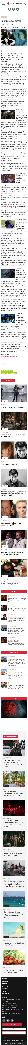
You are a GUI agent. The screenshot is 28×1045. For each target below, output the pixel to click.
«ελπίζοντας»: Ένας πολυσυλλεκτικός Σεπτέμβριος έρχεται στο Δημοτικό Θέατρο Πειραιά (16, 642)
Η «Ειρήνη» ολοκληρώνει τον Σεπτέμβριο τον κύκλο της (17, 609)
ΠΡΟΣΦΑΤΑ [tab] (14, 591)
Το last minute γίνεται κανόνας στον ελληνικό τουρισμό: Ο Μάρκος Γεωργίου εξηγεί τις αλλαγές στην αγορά (17, 675)
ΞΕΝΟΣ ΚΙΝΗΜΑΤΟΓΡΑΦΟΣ (9, 373)
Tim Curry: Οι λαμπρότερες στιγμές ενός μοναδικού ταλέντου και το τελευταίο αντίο (16, 619)
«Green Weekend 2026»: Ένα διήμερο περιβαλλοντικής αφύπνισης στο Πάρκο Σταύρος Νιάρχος (16, 631)
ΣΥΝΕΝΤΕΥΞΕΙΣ (14, 652)
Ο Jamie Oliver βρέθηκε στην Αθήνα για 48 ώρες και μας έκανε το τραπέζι (17, 687)
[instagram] (13, 9)
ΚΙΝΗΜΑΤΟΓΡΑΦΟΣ (7, 370)
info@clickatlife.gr (11, 1007)
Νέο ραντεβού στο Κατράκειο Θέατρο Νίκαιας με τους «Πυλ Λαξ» (17, 599)
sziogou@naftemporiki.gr (9, 356)
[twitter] (17, 9)
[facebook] (9, 9)
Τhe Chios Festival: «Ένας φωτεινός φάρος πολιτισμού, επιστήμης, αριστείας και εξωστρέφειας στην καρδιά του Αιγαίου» (17, 662)
